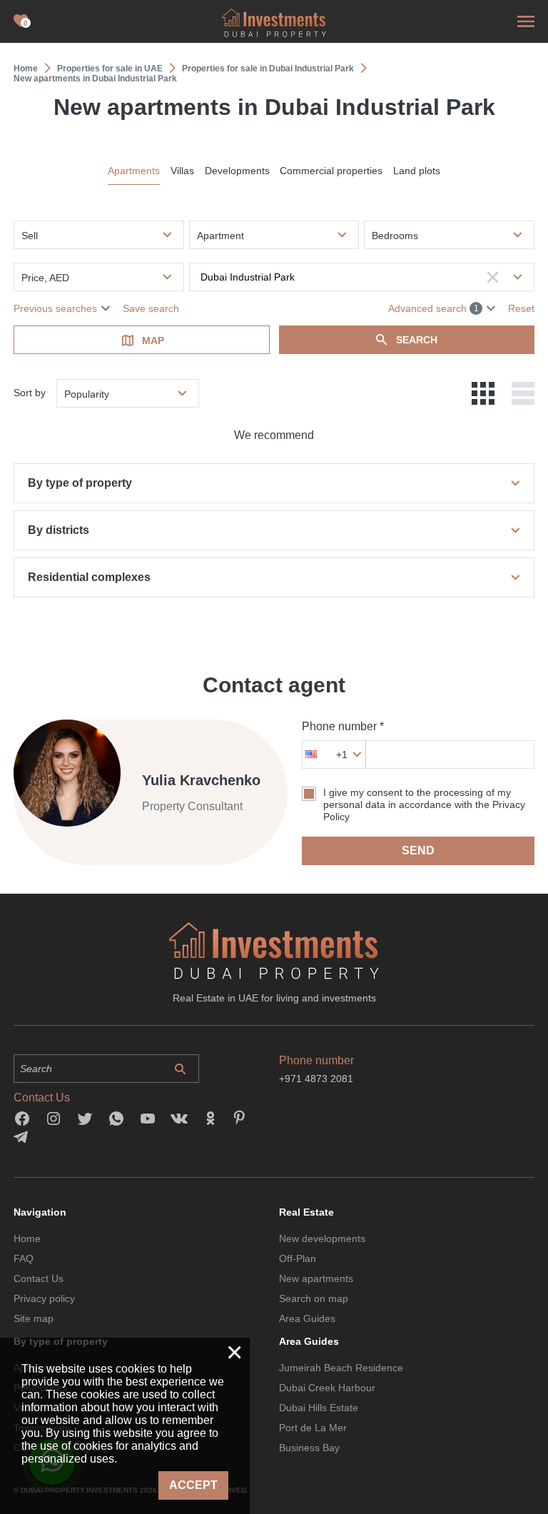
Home (27, 1238)
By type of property (80, 483)
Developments (237, 170)
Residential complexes (89, 577)
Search (416, 339)
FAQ (24, 1258)
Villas (182, 170)
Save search (151, 308)
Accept (193, 1485)
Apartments (134, 170)
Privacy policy (44, 1298)
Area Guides (307, 1318)
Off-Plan (297, 1258)
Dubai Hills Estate (318, 1407)
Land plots (416, 170)
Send (418, 850)
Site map (34, 1318)
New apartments (316, 1278)
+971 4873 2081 (316, 1078)
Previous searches (55, 308)
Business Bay (309, 1447)
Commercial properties (331, 170)
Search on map (313, 1298)
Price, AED (45, 277)
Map (153, 340)
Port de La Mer (313, 1427)
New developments (322, 1238)
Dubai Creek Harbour (327, 1387)
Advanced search (433, 308)
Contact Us (39, 1278)
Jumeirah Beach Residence (341, 1367)
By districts (58, 530)
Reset (521, 308)
